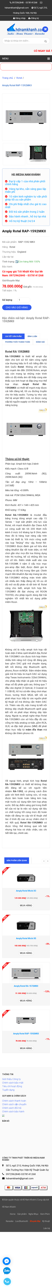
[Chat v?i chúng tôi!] (7, 1261)
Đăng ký (35, 18)
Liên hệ (46, 1228)
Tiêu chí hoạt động (12, 1086)
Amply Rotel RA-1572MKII (26, 986)
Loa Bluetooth (21, 1221)
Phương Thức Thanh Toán (17, 342)
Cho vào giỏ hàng (17, 307)
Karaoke (9, 1221)
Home (12, 1214)
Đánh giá (40, 342)
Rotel (19, 77)
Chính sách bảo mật (12, 1082)
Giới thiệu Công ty (11, 1079)
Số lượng (7, 299)
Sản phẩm (22, 1214)
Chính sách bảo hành (13, 1111)
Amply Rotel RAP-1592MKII (26, 1033)
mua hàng (26, 905)
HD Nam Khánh (9, 1207)
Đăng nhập (20, 18)
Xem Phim (45, 1214)
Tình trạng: (8, 261)
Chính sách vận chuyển (14, 1104)
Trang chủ (7, 77)
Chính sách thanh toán (14, 1100)
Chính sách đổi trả (11, 1107)
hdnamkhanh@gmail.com (17, 7)
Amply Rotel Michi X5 (26, 938)
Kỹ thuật (46, 1221)
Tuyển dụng (8, 1089)
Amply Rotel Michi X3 (26, 891)
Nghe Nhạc (33, 1214)
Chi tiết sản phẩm (13, 336)
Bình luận (32, 336)
